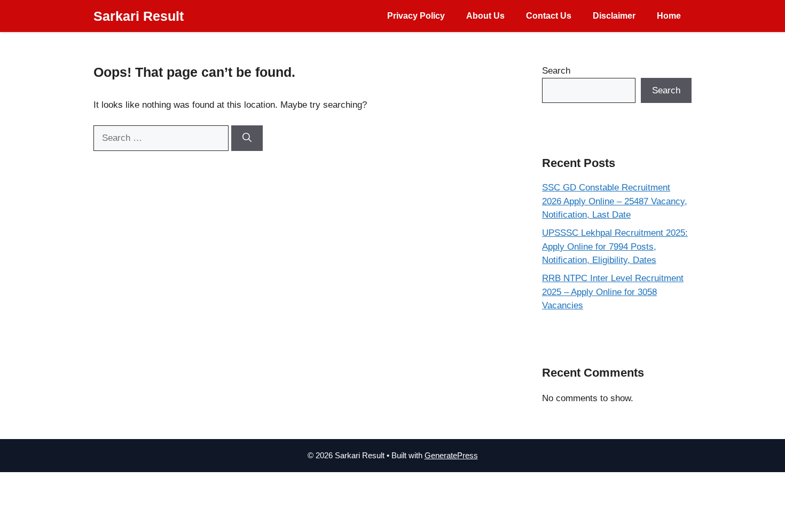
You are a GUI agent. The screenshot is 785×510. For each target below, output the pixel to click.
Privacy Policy (416, 15)
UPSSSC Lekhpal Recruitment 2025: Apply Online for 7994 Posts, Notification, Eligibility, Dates (615, 246)
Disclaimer (614, 15)
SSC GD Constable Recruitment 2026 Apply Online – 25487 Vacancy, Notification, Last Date (614, 201)
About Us (485, 15)
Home (669, 15)
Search (556, 71)
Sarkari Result (138, 16)
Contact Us (548, 15)
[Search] (247, 138)
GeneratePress (451, 455)
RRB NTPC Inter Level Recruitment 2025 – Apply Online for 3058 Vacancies (613, 291)
